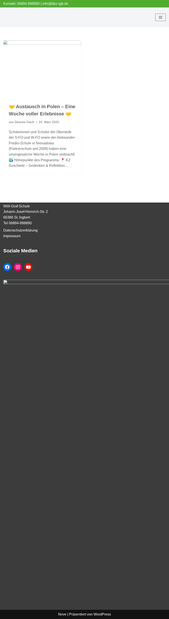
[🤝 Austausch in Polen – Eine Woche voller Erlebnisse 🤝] (42, 69)
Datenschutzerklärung (20, 230)
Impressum (11, 236)
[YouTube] (28, 267)
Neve (62, 614)
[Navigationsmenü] (160, 17)
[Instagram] (18, 267)
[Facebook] (7, 267)
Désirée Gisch (24, 122)
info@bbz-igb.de (55, 3)
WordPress (102, 614)
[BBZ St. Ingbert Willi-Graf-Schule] (16, 17)
